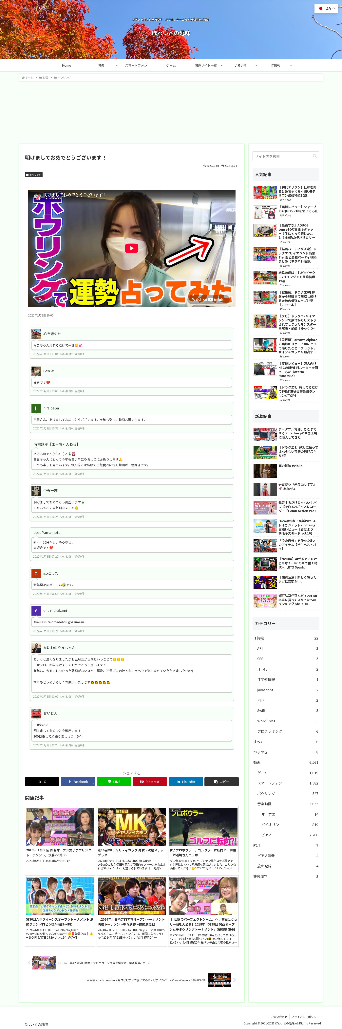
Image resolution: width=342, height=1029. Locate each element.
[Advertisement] (171, 111)
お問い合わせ (279, 1017)
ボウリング (35, 174)
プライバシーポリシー (305, 1017)
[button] (221, 781)
